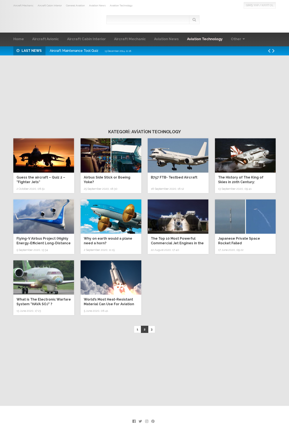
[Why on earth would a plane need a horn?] (111, 216)
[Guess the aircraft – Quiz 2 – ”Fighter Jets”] (43, 155)
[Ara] (194, 19)
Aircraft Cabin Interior (50, 5)
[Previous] (270, 50)
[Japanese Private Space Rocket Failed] (245, 216)
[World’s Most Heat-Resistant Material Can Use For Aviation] (111, 277)
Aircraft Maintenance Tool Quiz (90, 51)
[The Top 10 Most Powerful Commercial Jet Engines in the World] (178, 216)
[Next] (274, 50)
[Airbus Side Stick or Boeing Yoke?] (111, 155)
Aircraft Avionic (45, 39)
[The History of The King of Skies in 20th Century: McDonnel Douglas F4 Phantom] (245, 155)
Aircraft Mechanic (23, 5)
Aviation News (97, 5)
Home (18, 39)
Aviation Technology (121, 5)
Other (236, 39)
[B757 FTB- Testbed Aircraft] (178, 155)
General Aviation (75, 5)
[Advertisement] (144, 89)
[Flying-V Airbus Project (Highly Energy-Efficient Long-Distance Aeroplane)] (43, 216)
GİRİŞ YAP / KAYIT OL (259, 5)
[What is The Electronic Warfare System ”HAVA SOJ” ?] (43, 277)
